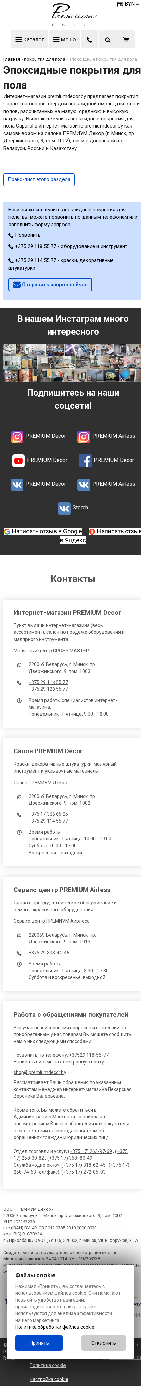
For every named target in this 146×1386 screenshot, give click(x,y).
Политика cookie (48, 1365)
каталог (33, 39)
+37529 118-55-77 (89, 1055)
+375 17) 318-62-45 (84, 1165)
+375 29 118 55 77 (48, 682)
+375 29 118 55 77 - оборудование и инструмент (70, 246)
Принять (39, 1343)
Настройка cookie (49, 1379)
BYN (130, 4)
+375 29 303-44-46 (49, 952)
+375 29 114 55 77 (48, 821)
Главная (11, 59)
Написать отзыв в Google (47, 531)
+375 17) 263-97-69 (91, 1151)
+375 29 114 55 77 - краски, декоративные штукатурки (61, 264)
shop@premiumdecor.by (40, 1072)
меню (68, 39)
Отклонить (103, 1343)
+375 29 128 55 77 (48, 689)
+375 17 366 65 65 (48, 814)
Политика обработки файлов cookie (54, 1327)
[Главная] (73, 24)
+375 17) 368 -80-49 (70, 1158)
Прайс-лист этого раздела (39, 179)
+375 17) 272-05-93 (84, 1172)
